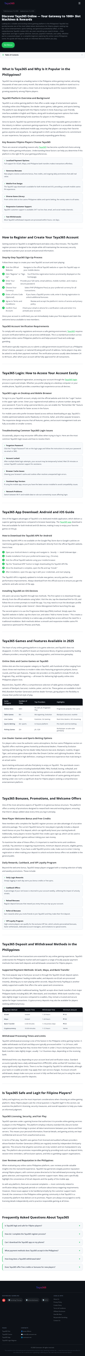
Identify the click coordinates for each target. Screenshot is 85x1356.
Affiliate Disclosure (59, 1311)
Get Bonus (8, 45)
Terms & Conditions (60, 1308)
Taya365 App (6, 1337)
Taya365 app (65, 522)
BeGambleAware (32, 1300)
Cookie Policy (58, 1305)
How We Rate (58, 1314)
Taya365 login (71, 379)
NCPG (45, 1300)
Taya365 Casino (7, 1334)
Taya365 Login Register (9, 1340)
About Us (56, 1299)
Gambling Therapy (15, 1300)
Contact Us (57, 1320)
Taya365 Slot (6, 1331)
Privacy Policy (58, 1302)
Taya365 (42, 147)
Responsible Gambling (60, 1317)
